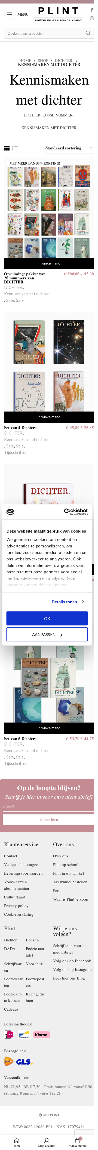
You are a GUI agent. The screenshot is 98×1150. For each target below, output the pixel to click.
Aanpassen (44, 634)
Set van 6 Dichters (20, 738)
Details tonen (64, 602)
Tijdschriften (15, 452)
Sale (10, 300)
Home (25, 60)
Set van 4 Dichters (20, 427)
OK (47, 618)
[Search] (88, 33)
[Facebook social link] (92, 10)
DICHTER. (64, 60)
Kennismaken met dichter (26, 293)
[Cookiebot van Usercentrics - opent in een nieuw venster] (66, 512)
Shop (43, 60)
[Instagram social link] (92, 18)
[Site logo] (58, 13)
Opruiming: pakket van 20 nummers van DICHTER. (24, 278)
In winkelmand (49, 263)
